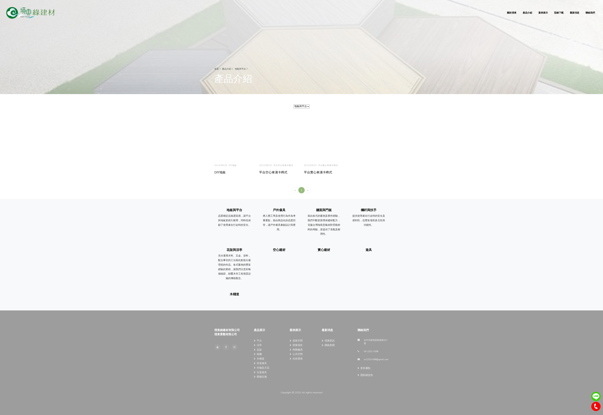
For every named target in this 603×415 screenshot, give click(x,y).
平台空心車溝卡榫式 (283, 165)
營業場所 (298, 345)
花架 (259, 350)
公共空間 (298, 354)
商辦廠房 (298, 350)
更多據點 (365, 368)
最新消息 (574, 12)
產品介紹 (527, 12)
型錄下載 (559, 12)
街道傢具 (262, 363)
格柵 (259, 354)
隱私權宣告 (366, 375)
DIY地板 (233, 165)
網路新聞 (330, 345)
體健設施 (262, 376)
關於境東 (511, 12)
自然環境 (298, 358)
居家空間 (298, 340)
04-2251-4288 (596, 406)
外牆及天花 (263, 368)
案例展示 (543, 12)
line (596, 396)
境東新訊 (330, 340)
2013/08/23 (265, 165)
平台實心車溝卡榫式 (328, 165)
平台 (259, 340)
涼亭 (259, 345)
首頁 (216, 68)
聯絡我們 (590, 12)
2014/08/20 (220, 165)
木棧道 (260, 358)
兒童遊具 (262, 372)
